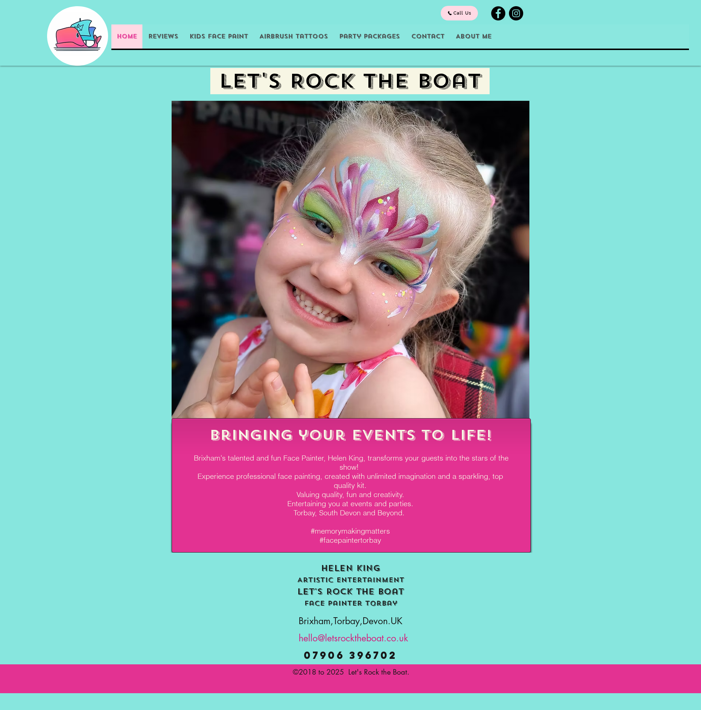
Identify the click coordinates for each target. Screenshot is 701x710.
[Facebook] (498, 13)
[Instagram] (516, 13)
